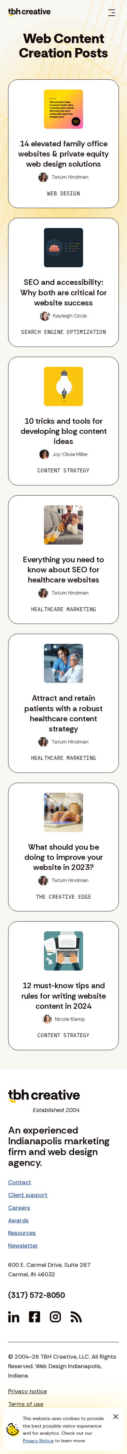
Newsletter (23, 1246)
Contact (19, 1182)
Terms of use (25, 1404)
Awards (18, 1220)
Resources (22, 1233)
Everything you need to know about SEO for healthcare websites (63, 569)
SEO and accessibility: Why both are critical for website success (63, 292)
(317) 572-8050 (36, 1295)
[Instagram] (55, 1316)
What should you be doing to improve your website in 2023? (63, 857)
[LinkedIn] (13, 1316)
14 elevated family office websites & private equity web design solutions (63, 154)
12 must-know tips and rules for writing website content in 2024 (63, 995)
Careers (19, 1208)
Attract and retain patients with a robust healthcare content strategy (63, 713)
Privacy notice (27, 1391)
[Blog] (76, 1316)
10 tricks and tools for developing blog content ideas (64, 431)
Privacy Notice (38, 1441)
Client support (28, 1195)
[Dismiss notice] (115, 1416)
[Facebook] (34, 1316)
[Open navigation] (112, 12)
